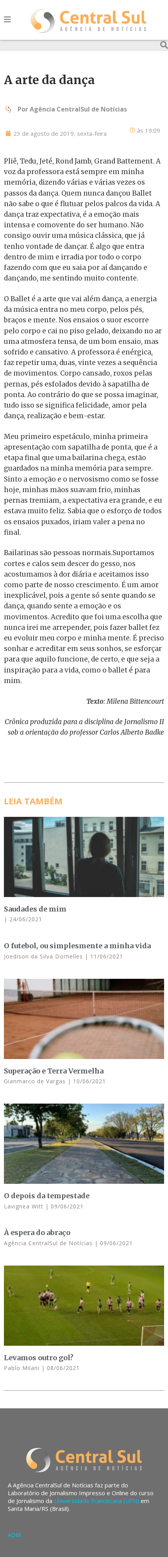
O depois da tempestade (46, 1195)
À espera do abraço (37, 1232)
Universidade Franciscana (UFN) (96, 1501)
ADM (14, 1535)
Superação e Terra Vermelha (54, 1070)
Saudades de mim (35, 908)
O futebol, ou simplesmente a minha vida (77, 945)
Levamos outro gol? (38, 1357)
